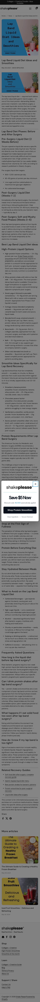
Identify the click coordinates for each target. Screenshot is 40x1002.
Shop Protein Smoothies (20, 510)
